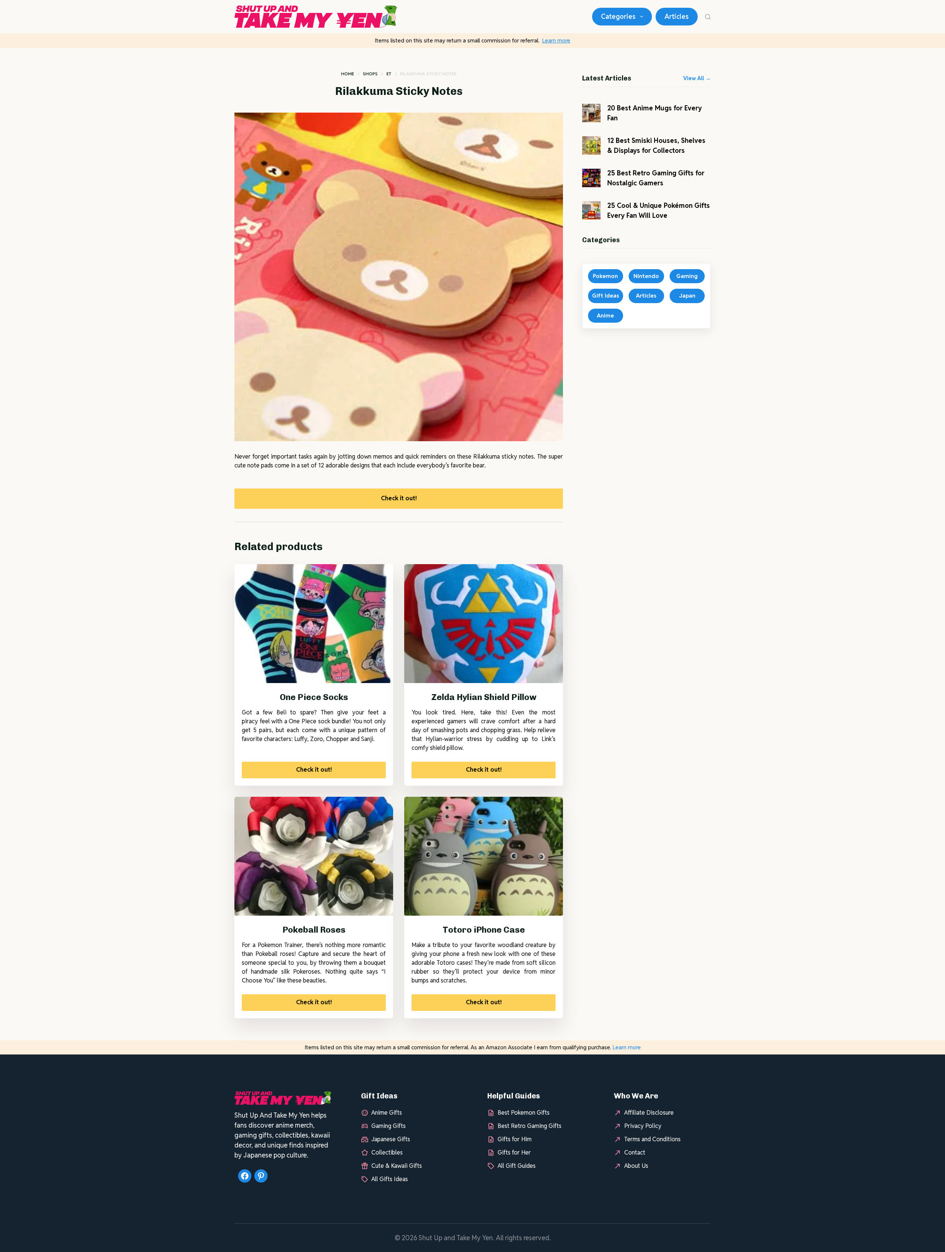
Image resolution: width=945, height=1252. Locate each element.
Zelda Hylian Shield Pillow (483, 697)
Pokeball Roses (314, 930)
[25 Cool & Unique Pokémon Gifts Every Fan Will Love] (591, 210)
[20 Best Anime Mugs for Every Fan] (591, 113)
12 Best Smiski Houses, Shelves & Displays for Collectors (656, 145)
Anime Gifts (386, 1112)
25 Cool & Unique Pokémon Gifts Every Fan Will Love (658, 210)
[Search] (708, 17)
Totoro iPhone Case (484, 930)
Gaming (687, 275)
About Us (636, 1166)
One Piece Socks (314, 697)
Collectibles (387, 1152)
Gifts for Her (514, 1152)
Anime (605, 315)
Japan (687, 295)
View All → (697, 78)
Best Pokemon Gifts (524, 1112)
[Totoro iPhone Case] (483, 856)
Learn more (556, 40)
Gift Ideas (605, 295)
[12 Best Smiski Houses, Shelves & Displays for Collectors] (591, 145)
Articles (676, 16)
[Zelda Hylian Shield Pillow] (483, 623)
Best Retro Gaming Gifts (529, 1126)
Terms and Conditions (652, 1139)
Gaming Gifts (388, 1126)
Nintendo (646, 275)
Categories (618, 16)
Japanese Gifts (390, 1139)
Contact (634, 1152)
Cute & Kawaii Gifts (396, 1166)
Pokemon (605, 275)
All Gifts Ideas (389, 1179)
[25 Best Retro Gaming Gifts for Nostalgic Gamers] (591, 178)
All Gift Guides (517, 1166)
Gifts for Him (515, 1139)
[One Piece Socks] (313, 623)
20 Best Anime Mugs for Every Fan (654, 113)
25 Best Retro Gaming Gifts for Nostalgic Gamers (655, 178)
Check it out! (399, 498)
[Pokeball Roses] (313, 856)
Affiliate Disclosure (649, 1112)
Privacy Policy (643, 1126)
